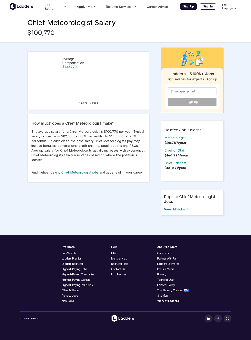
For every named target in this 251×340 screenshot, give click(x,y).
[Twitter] (227, 318)
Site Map (162, 295)
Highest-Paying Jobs (74, 269)
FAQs (114, 253)
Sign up (192, 102)
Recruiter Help (119, 263)
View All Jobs (174, 209)
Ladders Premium (72, 258)
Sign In (208, 6)
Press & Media (165, 269)
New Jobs (68, 301)
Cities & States (71, 290)
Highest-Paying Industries (77, 285)
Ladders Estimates (168, 263)
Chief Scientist (175, 163)
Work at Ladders (168, 301)
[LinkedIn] (209, 318)
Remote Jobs (70, 295)
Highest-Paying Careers (76, 279)
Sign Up (188, 6)
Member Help (119, 258)
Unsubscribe (118, 274)
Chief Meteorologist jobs (79, 172)
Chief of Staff (175, 150)
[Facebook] (218, 318)
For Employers (229, 6)
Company (163, 253)
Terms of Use (165, 279)
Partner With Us (166, 258)
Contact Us (118, 269)
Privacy (161, 274)
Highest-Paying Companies (78, 274)
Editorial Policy (166, 285)
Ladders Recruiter (72, 263)
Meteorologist (175, 138)
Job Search (69, 253)
